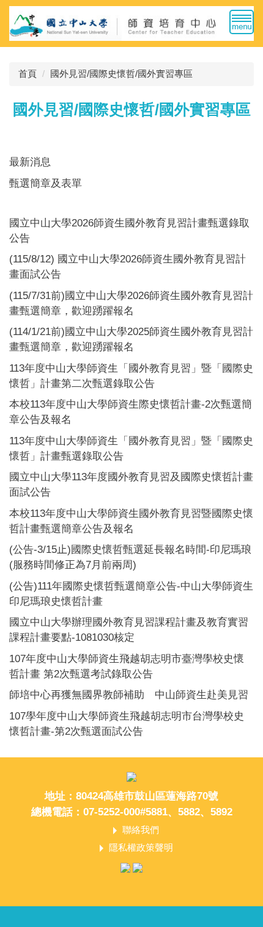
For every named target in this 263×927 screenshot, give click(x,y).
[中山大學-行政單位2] (131, 23)
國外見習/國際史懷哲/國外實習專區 (121, 73)
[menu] (241, 22)
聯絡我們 (140, 829)
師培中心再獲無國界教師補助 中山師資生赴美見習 (128, 694)
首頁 (27, 73)
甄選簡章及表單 (45, 183)
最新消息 (30, 161)
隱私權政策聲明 (141, 847)
